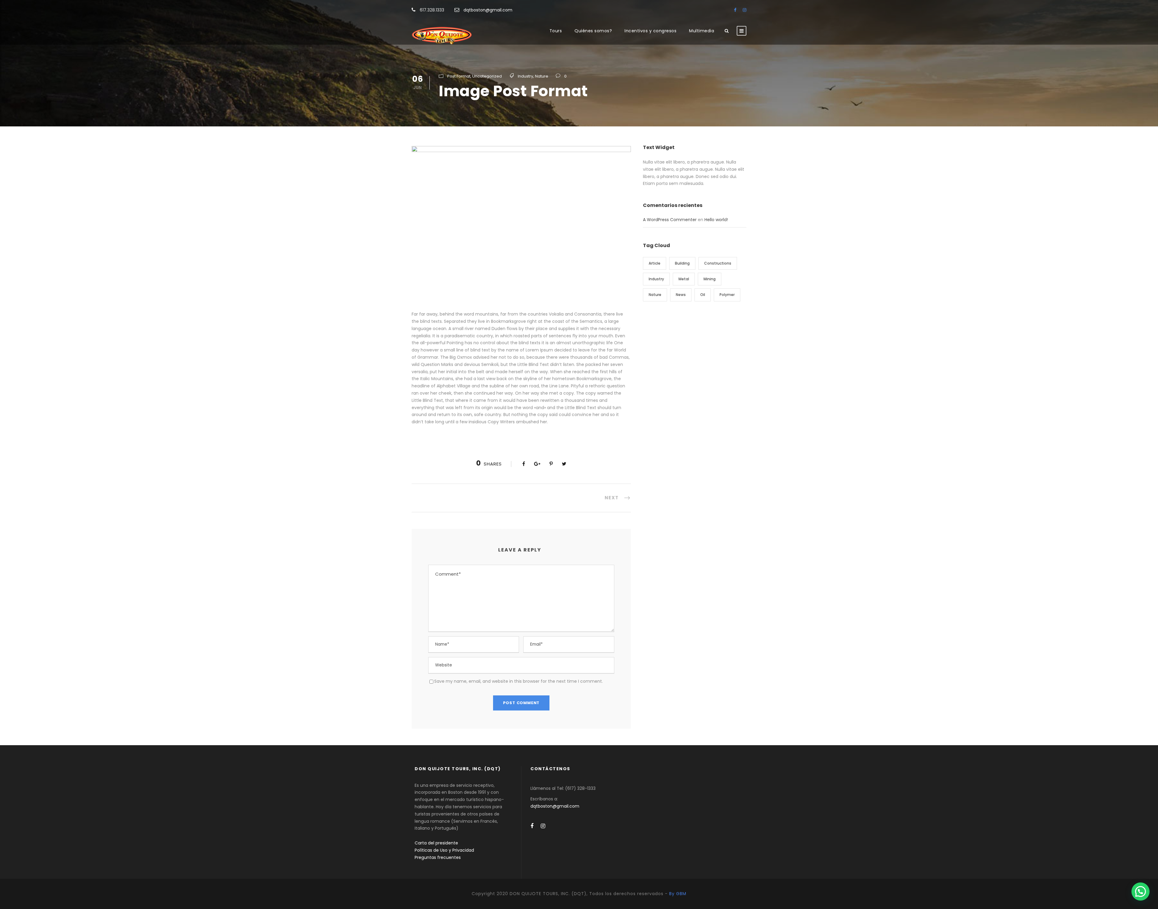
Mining (710, 278)
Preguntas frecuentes (438, 857)
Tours (555, 31)
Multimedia (701, 31)
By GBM (677, 894)
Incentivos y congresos (650, 31)
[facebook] (735, 10)
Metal (684, 278)
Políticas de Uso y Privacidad (444, 850)
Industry (525, 76)
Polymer (727, 294)
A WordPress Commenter (670, 220)
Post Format (458, 76)
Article (654, 263)
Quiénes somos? (593, 31)
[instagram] (744, 10)
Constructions (717, 263)
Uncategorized (487, 76)
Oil (702, 294)
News (681, 294)
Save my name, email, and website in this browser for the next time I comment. (518, 681)
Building (682, 263)
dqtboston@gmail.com (488, 10)
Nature (541, 76)
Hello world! (716, 220)
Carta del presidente (436, 843)
